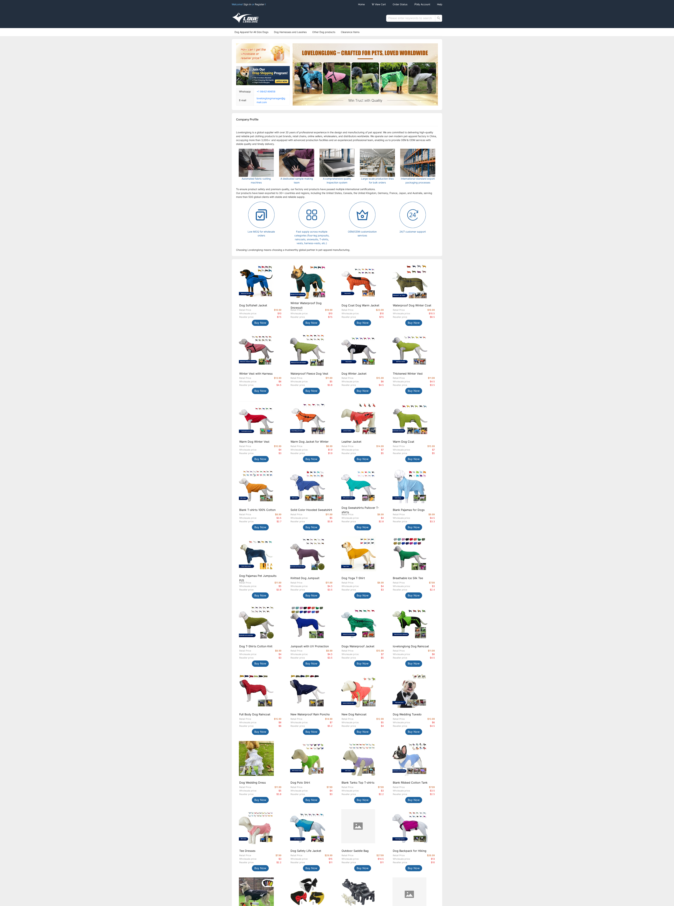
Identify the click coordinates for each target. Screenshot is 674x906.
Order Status (400, 4)
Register (259, 4)
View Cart (380, 4)
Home (361, 4)
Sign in (247, 4)
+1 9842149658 (266, 91)
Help (439, 4)
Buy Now (260, 322)
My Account (423, 4)
